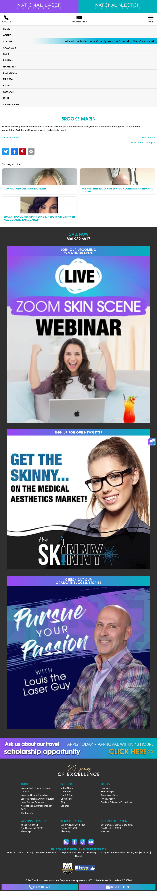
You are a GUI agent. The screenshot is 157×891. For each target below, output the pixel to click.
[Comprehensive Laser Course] (39, 6)
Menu (151, 21)
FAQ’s (6, 54)
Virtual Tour (66, 799)
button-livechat (152, 442)
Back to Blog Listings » (143, 142)
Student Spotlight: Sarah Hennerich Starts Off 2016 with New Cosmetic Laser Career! (39, 218)
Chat (6, 98)
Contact (8, 91)
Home (6, 28)
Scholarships (107, 791)
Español (65, 806)
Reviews (8, 60)
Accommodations (109, 795)
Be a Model (10, 73)
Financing (9, 66)
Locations (66, 791)
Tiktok (82, 842)
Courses (8, 41)
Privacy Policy (108, 799)
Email (31, 151)
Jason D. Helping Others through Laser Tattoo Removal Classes (117, 189)
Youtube (91, 842)
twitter (5, 151)
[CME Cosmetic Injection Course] (118, 6)
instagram (66, 842)
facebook (14, 151)
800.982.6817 (78, 239)
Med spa (8, 79)
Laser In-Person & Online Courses (37, 799)
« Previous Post (10, 137)
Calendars (9, 47)
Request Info (79, 21)
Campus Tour (11, 104)
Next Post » (148, 137)
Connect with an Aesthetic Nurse (25, 188)
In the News (67, 788)
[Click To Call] (40, 887)
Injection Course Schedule (34, 795)
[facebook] (85, 868)
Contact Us (27, 813)
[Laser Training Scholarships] (78, 748)
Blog (6, 85)
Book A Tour (67, 795)
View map (26, 831)
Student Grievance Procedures (116, 802)
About (7, 35)
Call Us (6, 21)
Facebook (74, 842)
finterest (22, 151)
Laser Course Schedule (32, 802)
